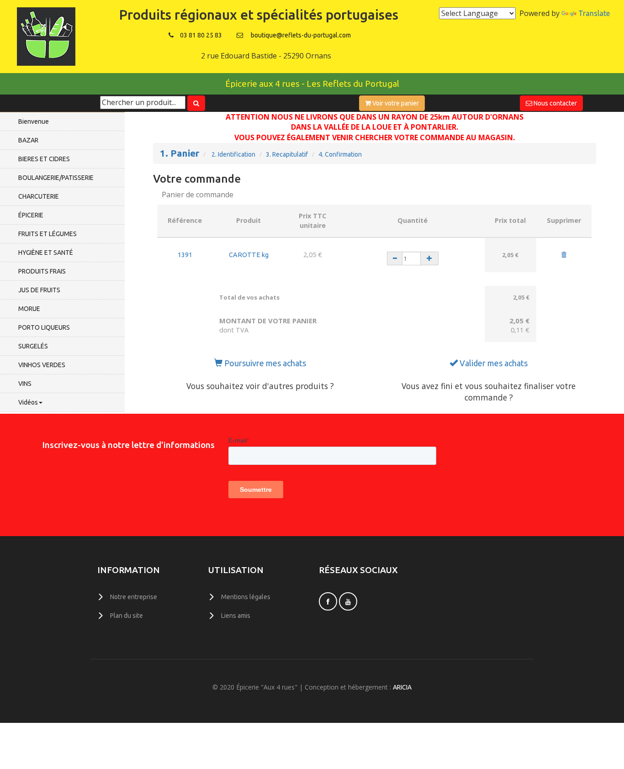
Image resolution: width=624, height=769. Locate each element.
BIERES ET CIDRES (44, 159)
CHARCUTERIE (38, 196)
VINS (25, 383)
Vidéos (28, 402)
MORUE (29, 308)
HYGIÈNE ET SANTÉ (45, 252)
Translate (594, 13)
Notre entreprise (133, 596)
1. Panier (179, 153)
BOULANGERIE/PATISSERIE (56, 177)
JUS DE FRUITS (39, 290)
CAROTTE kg (249, 254)
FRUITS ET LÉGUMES (47, 233)
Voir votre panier (395, 103)
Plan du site (126, 615)
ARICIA (402, 687)
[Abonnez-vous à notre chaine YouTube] (348, 601)
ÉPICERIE (30, 215)
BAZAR (28, 140)
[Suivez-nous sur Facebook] (328, 601)
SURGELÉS (33, 346)
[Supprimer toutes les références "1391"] (563, 255)
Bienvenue (33, 121)
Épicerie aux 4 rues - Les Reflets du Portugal (312, 84)
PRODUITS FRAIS (42, 271)
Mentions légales (245, 596)
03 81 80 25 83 (201, 35)
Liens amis (235, 615)
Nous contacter (554, 103)
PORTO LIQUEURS (44, 327)
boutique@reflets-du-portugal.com (301, 35)
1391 (185, 254)
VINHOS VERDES (41, 365)
